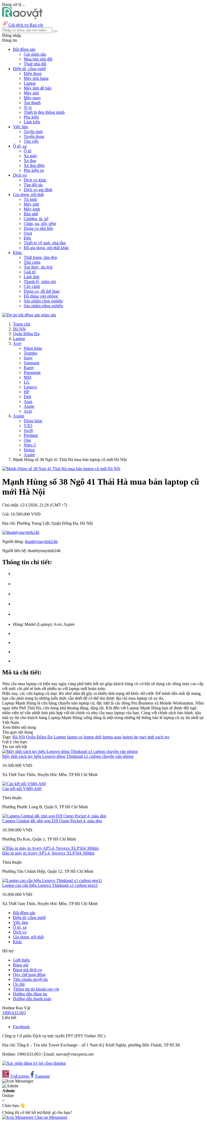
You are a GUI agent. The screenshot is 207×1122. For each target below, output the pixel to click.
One (27, 440)
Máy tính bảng (36, 78)
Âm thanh (32, 102)
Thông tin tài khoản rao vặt (36, 989)
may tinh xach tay (154, 737)
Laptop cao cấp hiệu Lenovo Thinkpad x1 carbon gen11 (50, 885)
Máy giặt (31, 204)
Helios (29, 450)
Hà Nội (19, 329)
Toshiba (30, 353)
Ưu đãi (19, 984)
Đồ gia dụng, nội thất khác (46, 247)
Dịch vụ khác (35, 180)
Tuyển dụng (34, 136)
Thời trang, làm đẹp (40, 257)
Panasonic (32, 372)
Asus (28, 401)
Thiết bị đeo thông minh (44, 112)
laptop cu (74, 737)
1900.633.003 (14, 1012)
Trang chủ (21, 324)
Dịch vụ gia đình (38, 189)
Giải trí (30, 272)
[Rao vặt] (22, 17)
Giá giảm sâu (35, 54)
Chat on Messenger (50, 1117)
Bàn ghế (31, 214)
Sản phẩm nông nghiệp (43, 305)
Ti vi (28, 107)
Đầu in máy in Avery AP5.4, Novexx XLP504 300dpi (48, 853)
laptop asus (111, 737)
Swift (28, 430)
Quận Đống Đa (26, 333)
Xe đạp (30, 160)
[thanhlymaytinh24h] (20, 532)
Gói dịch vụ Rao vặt (25, 25)
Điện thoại (33, 73)
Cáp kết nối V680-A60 (22, 788)
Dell (27, 396)
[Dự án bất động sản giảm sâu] (29, 315)
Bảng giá (20, 965)
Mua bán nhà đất (38, 59)
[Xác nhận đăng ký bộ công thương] (34, 1063)
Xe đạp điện (34, 165)
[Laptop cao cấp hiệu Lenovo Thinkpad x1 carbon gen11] (52, 880)
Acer (17, 343)
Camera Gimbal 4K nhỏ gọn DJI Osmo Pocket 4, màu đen (52, 821)
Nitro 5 (30, 445)
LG (27, 382)
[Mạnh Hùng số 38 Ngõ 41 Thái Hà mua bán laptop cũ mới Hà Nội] (61, 468)
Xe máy (30, 155)
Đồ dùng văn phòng (41, 296)
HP (26, 392)
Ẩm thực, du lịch (38, 267)
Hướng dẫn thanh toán (32, 998)
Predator (31, 435)
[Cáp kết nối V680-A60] (24, 783)
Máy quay (32, 97)
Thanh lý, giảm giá (40, 281)
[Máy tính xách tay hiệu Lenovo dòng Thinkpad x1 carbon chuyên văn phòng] (70, 751)
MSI (27, 377)
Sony (28, 358)
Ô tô (27, 151)
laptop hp (130, 737)
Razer (29, 367)
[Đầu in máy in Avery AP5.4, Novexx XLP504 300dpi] (50, 848)
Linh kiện (32, 122)
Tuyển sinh (33, 131)
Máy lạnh (32, 209)
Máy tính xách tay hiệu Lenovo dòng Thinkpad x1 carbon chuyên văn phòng (67, 756)
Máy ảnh (31, 93)
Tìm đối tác (33, 185)
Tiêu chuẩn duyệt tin (30, 979)
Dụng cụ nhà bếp (38, 228)
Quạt (28, 233)
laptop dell (92, 737)
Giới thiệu (21, 960)
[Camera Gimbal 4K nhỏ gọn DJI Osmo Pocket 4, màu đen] (54, 816)
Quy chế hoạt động (29, 974)
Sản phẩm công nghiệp (43, 301)
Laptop (30, 83)
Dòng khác (33, 421)
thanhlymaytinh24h (41, 541)
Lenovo (30, 387)
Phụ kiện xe (34, 170)
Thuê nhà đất (35, 64)
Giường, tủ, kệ (36, 218)
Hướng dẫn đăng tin (30, 994)
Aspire (18, 416)
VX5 (28, 425)
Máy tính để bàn (37, 88)
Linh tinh (31, 276)
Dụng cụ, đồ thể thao (42, 291)
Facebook (21, 1026)
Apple (29, 406)
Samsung (31, 362)
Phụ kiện (31, 117)
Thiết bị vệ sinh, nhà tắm (45, 243)
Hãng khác (33, 348)
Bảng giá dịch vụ (27, 969)
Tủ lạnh (30, 199)
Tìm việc (31, 141)
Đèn (27, 238)
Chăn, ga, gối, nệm (40, 223)
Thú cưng (32, 262)
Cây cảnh (32, 286)
